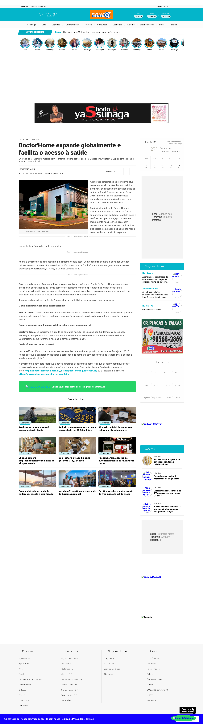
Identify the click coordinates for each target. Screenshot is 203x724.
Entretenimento (73, 25)
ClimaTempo (177, 144)
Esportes (56, 25)
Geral (44, 25)
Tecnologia (31, 25)
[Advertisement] (101, 71)
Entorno (131, 25)
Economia (117, 25)
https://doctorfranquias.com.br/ (79, 370)
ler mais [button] (90, 719)
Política (88, 25)
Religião (173, 25)
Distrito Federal (147, 25)
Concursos (102, 25)
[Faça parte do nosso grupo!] (183, 718)
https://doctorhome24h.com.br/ (42, 370)
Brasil (161, 25)
